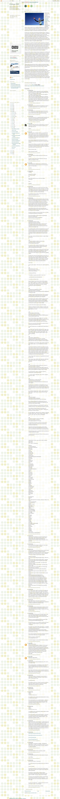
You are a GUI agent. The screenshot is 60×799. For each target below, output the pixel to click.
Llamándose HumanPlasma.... (16, 140)
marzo (13, 124)
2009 (12, 109)
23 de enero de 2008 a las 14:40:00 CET (34, 542)
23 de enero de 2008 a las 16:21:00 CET (34, 641)
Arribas (34, 85)
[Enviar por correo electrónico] (35, 84)
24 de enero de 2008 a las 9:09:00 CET (34, 758)
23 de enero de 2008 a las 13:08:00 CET (34, 169)
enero (13, 127)
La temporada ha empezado (16, 137)
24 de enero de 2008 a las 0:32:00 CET (34, 740)
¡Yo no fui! (13, 148)
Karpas (30, 123)
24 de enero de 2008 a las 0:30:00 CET (34, 730)
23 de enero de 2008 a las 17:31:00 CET (34, 654)
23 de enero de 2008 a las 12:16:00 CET (34, 152)
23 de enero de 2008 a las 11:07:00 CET (34, 108)
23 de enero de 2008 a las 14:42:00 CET (34, 547)
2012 (12, 105)
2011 (12, 106)
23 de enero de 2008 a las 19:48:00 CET (34, 685)
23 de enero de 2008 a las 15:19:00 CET (34, 604)
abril (12, 123)
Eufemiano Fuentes (38, 85)
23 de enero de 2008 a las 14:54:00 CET (34, 587)
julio (12, 119)
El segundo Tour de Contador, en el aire (34, 11)
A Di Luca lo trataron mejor (32, 737)
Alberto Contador (30, 85)
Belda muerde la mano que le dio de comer (35, 733)
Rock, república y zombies (15, 128)
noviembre (13, 113)
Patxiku (30, 656)
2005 (12, 153)
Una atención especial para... (16, 145)
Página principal (13, 83)
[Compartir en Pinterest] (39, 84)
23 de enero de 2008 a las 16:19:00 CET (34, 611)
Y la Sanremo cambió (15, 131)
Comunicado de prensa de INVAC (16, 85)
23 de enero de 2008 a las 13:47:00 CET (34, 184)
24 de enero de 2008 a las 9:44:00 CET (34, 787)
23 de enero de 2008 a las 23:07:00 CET (34, 704)
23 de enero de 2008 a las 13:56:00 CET (34, 218)
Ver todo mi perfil (12, 79)
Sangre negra (14, 147)
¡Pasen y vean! (14, 130)
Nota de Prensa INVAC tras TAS (15, 84)
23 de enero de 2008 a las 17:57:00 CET (34, 673)
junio (12, 120)
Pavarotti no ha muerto (15, 139)
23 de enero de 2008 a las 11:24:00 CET (34, 114)
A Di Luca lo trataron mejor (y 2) (33, 739)
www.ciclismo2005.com (34, 2)
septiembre (13, 116)
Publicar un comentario (29, 789)
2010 (12, 108)
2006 (12, 152)
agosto (13, 117)
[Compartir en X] (37, 84)
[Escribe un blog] (36, 84)
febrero (13, 126)
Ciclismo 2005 (14, 4)
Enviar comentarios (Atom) (32, 792)
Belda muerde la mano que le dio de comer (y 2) (35, 735)
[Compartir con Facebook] (38, 84)
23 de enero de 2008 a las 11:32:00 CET (34, 121)
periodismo (42, 85)
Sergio (30, 162)
